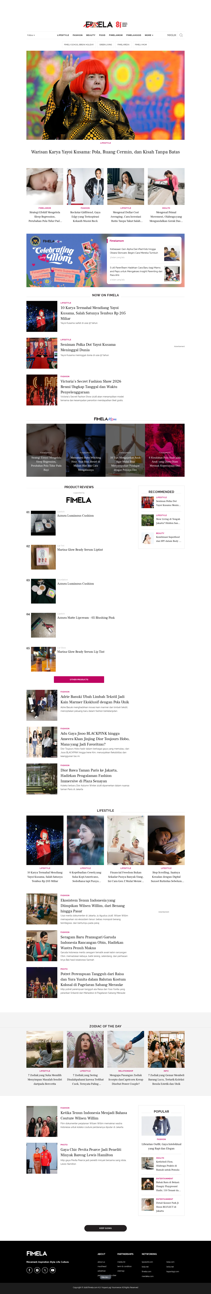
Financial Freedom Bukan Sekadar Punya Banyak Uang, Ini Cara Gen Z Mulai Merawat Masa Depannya (126, 877)
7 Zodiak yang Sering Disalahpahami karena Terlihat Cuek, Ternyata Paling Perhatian (85, 1079)
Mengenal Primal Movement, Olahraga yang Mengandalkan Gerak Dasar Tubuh (166, 217)
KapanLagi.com (173, 1271)
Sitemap (120, 1271)
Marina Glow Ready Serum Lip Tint (80, 652)
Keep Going (105, 1228)
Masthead (102, 1266)
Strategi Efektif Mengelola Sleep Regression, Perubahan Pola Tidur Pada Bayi (45, 217)
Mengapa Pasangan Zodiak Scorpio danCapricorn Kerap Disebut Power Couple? (125, 1079)
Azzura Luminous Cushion (75, 516)
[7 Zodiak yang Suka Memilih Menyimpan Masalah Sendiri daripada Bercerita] (44, 1049)
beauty (90, 35)
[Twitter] (45, 1270)
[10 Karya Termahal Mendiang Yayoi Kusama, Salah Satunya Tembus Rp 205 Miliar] (41, 316)
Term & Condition (124, 1266)
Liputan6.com (147, 1262)
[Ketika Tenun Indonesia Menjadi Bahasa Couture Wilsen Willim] (41, 1121)
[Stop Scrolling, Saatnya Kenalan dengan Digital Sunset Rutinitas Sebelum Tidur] (166, 840)
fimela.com (93, 1287)
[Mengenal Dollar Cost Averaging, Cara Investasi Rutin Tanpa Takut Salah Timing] (125, 186)
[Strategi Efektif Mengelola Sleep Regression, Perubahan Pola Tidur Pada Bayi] (44, 186)
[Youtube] (53, 1270)
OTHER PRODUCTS (79, 679)
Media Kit (121, 1262)
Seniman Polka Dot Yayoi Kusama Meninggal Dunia (88, 347)
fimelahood (133, 35)
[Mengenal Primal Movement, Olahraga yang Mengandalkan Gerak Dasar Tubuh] (166, 186)
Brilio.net (170, 1267)
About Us (101, 1262)
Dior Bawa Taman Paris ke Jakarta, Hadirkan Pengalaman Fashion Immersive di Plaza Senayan (89, 775)
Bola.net (145, 1267)
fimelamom (116, 35)
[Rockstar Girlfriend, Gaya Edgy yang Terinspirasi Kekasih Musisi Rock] (85, 186)
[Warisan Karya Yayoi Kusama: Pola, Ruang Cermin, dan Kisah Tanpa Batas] (105, 95)
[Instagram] (37, 1270)
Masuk (171, 35)
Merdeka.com (148, 1276)
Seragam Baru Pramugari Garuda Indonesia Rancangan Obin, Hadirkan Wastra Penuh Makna (92, 942)
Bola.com (170, 1262)
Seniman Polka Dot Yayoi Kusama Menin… (168, 503)
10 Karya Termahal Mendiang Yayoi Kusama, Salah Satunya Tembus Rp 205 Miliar (93, 313)
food (102, 35)
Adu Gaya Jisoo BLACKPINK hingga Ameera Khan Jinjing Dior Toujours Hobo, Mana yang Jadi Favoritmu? (95, 738)
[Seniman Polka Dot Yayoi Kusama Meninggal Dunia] (41, 353)
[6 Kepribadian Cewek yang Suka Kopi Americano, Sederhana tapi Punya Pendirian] (85, 840)
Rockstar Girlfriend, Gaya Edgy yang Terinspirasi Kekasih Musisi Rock (85, 217)
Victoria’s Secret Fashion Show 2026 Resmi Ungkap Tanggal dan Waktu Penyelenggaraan (91, 386)
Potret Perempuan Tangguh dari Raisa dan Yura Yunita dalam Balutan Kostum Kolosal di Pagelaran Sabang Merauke (93, 979)
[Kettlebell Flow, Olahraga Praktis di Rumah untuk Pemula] (147, 1164)
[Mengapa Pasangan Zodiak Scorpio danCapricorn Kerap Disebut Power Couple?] (125, 1049)
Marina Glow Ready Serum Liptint (80, 550)
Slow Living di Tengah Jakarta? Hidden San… (168, 521)
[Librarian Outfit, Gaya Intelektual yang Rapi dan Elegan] (161, 1126)
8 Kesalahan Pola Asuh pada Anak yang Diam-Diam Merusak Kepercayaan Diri (165, 461)
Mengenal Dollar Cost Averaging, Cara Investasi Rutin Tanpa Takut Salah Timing (125, 217)
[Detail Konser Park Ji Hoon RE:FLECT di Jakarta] (147, 1205)
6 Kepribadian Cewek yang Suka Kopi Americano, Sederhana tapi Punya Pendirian (85, 877)
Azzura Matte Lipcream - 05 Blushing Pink (86, 618)
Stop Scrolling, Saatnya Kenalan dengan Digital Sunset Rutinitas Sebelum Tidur (166, 877)
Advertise (102, 1271)
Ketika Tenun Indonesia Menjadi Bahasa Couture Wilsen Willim (94, 1115)
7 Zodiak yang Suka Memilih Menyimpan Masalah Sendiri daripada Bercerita (45, 1079)
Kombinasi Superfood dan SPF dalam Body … (168, 539)
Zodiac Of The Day (105, 1026)
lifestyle (63, 35)
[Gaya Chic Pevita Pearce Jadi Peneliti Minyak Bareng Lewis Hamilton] (41, 1158)
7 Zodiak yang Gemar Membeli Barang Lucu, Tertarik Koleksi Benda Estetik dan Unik (166, 1079)
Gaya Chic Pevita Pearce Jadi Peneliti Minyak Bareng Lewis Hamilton (91, 1152)
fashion (78, 35)
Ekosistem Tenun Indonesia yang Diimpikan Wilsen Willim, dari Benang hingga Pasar (93, 905)
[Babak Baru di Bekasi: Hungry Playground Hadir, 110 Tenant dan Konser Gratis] (147, 1185)
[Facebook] (29, 1270)
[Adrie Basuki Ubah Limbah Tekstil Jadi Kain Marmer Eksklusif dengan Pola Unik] (41, 705)
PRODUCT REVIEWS (79, 487)
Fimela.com (146, 1271)
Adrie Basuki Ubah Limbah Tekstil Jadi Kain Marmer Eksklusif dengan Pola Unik (95, 699)
